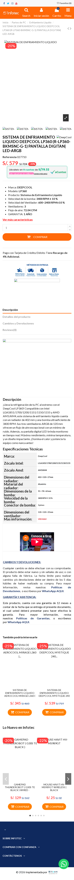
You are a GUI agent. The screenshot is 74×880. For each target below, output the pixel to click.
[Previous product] (68, 28)
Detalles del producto (16, 316)
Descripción (10, 309)
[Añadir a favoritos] (17, 685)
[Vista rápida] (22, 685)
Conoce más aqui (40, 174)
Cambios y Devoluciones (18, 323)
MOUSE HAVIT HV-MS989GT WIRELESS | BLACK (54, 787)
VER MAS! (42, 519)
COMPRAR (40, 236)
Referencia (10, 157)
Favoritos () (65, 3)
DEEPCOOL (24, 187)
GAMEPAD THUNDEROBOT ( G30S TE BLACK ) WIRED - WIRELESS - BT (20, 788)
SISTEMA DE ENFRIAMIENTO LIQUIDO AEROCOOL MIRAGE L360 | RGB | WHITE (19, 694)
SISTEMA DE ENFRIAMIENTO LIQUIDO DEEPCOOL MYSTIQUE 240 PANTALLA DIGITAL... (54, 694)
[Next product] (70, 28)
